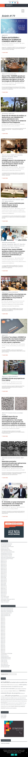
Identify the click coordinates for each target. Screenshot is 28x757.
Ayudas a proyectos (22, 688)
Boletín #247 (3, 595)
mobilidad (14, 84)
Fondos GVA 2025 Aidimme (12, 701)
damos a (22, 168)
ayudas (16, 688)
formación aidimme (10, 703)
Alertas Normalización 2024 (6, 550)
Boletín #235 (3, 635)
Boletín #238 (3, 583)
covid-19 (17, 690)
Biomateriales (5, 113)
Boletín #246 (4, 593)
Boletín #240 (4, 585)
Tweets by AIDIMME (5, 743)
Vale (12, 754)
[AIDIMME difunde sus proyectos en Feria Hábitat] (14, 361)
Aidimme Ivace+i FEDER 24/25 (6, 684)
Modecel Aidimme (5, 211)
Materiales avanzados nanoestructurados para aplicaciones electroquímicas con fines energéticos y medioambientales (14, 464)
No (15, 754)
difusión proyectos (10, 125)
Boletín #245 (4, 592)
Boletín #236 (4, 580)
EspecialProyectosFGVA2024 (6, 554)
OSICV (10, 706)
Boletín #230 (4, 572)
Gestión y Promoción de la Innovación (17, 124)
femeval (20, 699)
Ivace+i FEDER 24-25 (5, 596)
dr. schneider (11, 508)
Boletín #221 (4, 560)
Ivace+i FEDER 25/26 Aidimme (8, 704)
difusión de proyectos (13, 693)
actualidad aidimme (15, 682)
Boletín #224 (4, 564)
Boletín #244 (4, 591)
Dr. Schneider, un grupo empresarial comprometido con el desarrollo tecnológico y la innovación (13, 503)
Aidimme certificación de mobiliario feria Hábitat (11, 168)
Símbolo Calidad (3, 715)
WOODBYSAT (17, 125)
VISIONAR (16, 508)
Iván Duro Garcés (15, 344)
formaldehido (16, 703)
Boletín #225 (4, 565)
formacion (4, 703)
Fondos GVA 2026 (4, 661)
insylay (25, 703)
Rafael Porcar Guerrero (14, 43)
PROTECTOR (12, 306)
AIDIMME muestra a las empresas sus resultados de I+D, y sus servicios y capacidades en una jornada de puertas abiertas (14, 296)
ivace (2, 704)
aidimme (3, 345)
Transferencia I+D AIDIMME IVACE (8, 213)
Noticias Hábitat (3, 716)
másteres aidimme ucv (4, 706)
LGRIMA (13, 426)
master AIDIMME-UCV (18, 704)
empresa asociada (8, 698)
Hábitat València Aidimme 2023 (15, 170)
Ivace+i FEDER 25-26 (5, 600)
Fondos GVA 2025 (5, 597)
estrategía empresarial (9, 44)
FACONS (14, 304)
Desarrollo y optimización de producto (12, 155)
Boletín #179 (4, 35)
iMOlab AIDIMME (8, 84)
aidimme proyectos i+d (15, 684)
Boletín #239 (3, 584)
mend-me (23, 704)
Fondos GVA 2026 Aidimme (22, 701)
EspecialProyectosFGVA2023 (6, 553)
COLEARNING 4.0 (21, 507)
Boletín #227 (4, 568)
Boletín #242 (4, 588)
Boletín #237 (4, 581)
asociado (7, 345)
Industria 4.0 (10, 158)
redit (19, 706)
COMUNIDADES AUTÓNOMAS (7, 546)
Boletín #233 (4, 576)
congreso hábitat (12, 690)
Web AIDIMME (3, 717)
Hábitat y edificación (9, 201)
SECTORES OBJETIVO (5, 545)
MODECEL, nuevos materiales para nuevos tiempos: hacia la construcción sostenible (13, 204)
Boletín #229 (4, 570)
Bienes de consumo (6, 155)
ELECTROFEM (22, 470)
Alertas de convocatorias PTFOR (7, 558)
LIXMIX (7, 428)
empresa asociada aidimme (19, 698)
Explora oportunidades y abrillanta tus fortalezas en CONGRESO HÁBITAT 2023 (11, 39)
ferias (21, 383)
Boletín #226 (4, 566)
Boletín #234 (3, 577)
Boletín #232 (3, 631)
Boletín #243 (4, 589)
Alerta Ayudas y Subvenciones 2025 (7, 557)
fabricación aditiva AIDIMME (14, 699)
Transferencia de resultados (14, 428)
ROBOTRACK (17, 306)
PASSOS (7, 306)
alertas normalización (13, 686)
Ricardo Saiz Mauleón (14, 167)
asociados (19, 345)
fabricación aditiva (5, 699)
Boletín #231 (4, 573)
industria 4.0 (21, 703)
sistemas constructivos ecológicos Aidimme (17, 211)
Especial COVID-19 (4, 654)
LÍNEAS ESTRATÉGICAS (13, 292)
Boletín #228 (4, 569)
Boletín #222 (4, 561)
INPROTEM (4, 306)
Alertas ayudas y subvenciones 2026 (8, 599)
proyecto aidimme (15, 706)
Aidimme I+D (9, 302)
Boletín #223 (4, 562)
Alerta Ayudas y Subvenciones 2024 (7, 608)
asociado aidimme (13, 345)
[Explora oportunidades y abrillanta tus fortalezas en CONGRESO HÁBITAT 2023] (14, 19)
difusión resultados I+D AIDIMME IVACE (17, 210)
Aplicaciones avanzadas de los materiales (11, 199)
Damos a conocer (15, 261)
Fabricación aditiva (12, 74)
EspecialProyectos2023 (5, 549)
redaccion (12, 82)
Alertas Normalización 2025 (6, 556)
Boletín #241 (4, 587)
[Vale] (26, 752)
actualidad (18, 82)
